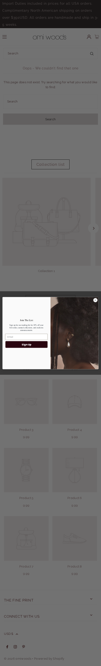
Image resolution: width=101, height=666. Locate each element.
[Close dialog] (95, 300)
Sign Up (26, 344)
